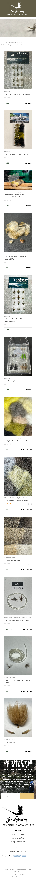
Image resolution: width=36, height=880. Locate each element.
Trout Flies (7, 91)
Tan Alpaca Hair (9, 742)
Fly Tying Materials (23, 192)
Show (19, 45)
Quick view (31, 97)
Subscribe (26, 796)
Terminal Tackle (26, 617)
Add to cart (28, 103)
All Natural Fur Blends (10, 192)
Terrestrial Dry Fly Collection (14, 381)
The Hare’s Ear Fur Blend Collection (16, 500)
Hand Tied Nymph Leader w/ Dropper (17, 620)
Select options (27, 449)
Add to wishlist (28, 97)
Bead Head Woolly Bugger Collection (17, 154)
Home (4, 28)
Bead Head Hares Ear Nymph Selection (17, 94)
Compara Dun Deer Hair (12, 560)
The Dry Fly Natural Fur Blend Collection (18, 441)
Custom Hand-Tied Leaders (12, 617)
